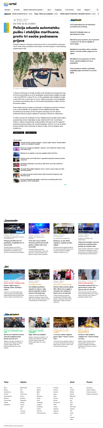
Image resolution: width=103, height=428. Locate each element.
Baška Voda (23, 387)
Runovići (55, 392)
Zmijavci (55, 413)
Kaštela (72, 392)
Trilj (71, 411)
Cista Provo (23, 394)
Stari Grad (73, 406)
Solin (71, 402)
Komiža (72, 394)
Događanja (58, 10)
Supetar (72, 409)
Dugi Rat (22, 398)
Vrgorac (72, 417)
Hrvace (22, 404)
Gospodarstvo (8, 396)
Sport (49, 10)
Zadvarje (55, 409)
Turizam (6, 394)
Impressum (89, 387)
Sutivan (55, 400)
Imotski (72, 390)
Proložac (55, 387)
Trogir (71, 413)
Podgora (39, 404)
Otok (38, 400)
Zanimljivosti (7, 392)
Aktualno (7, 10)
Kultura (6, 390)
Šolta (54, 404)
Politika (6, 402)
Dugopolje (23, 400)
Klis (21, 409)
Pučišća (55, 390)
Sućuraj (55, 398)
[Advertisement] (59, 4)
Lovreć (39, 387)
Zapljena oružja (31, 132)
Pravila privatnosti (91, 392)
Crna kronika (69, 10)
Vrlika (71, 419)
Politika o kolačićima (92, 394)
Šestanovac (56, 402)
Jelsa (21, 406)
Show (79, 10)
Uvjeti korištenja (90, 390)
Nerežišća (39, 396)
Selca (55, 396)
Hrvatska (17, 10)
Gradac (22, 402)
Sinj (71, 400)
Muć (38, 394)
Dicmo (22, 396)
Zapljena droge (18, 132)
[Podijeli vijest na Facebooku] (6, 26)
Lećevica (22, 411)
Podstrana (40, 406)
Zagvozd (55, 411)
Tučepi (55, 406)
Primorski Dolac (41, 413)
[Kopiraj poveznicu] (6, 30)
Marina (39, 390)
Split (71, 404)
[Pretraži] (97, 9)
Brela (21, 392)
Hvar (71, 387)
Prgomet (39, 411)
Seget (55, 394)
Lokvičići (22, 413)
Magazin (87, 10)
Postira (39, 409)
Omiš (71, 398)
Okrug (38, 398)
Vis (71, 415)
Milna (38, 392)
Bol (21, 390)
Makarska (72, 396)
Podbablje (40, 402)
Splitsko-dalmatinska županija (32, 10)
